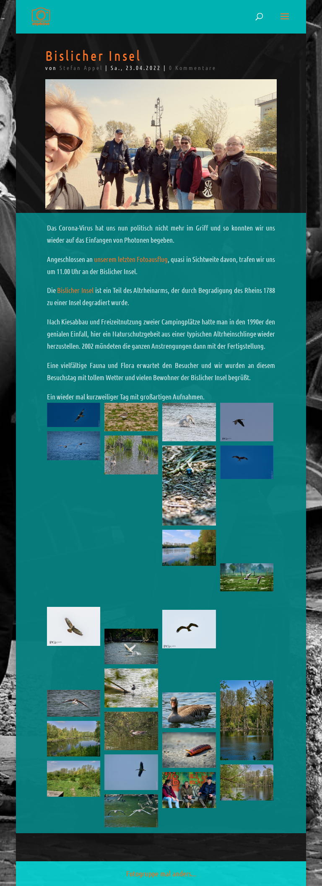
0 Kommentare (192, 67)
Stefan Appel (81, 67)
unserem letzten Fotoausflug (131, 259)
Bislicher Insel (75, 290)
